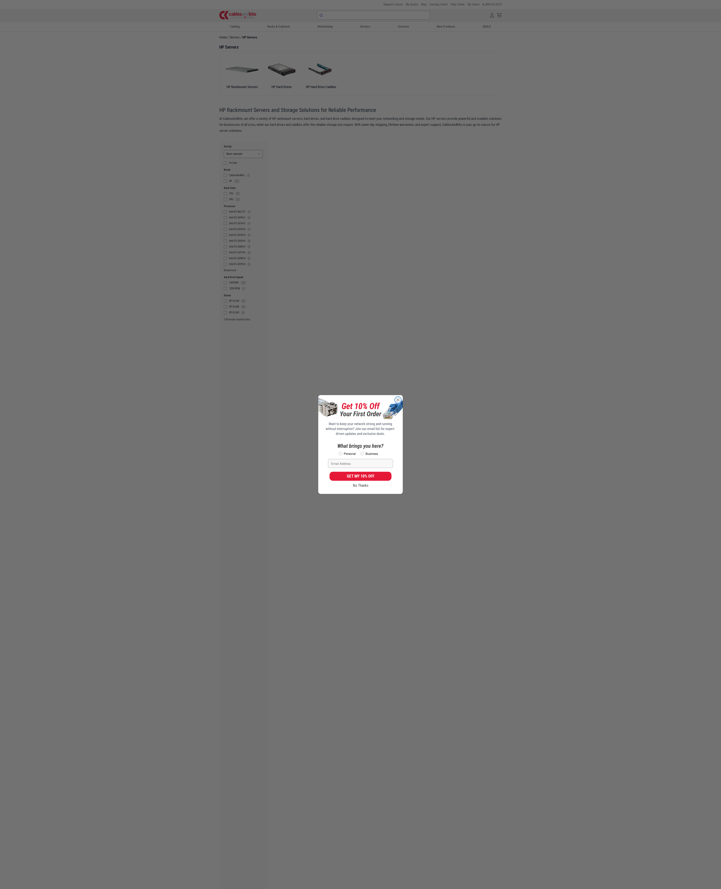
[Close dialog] (398, 400)
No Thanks (360, 485)
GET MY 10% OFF (360, 476)
